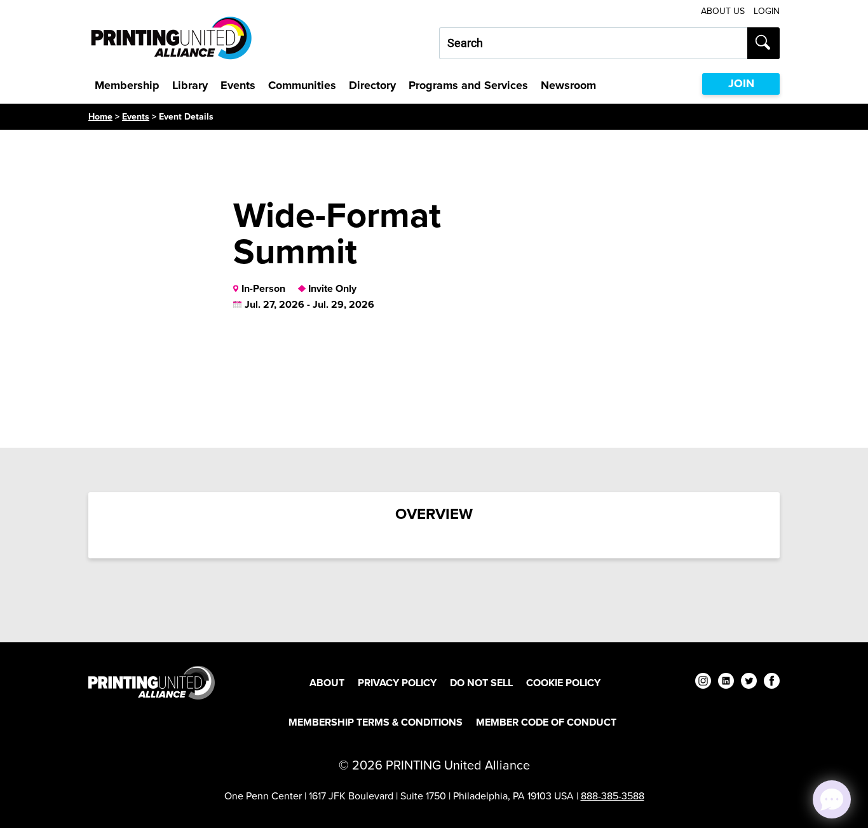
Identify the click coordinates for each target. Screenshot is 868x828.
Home (100, 116)
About (326, 682)
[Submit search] (763, 43)
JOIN (741, 83)
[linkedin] (726, 683)
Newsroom (568, 85)
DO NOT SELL (481, 682)
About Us (723, 11)
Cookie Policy (563, 682)
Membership (127, 85)
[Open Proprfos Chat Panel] (832, 799)
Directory (372, 85)
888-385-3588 (612, 796)
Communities (302, 85)
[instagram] (703, 683)
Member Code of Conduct (546, 722)
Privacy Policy (397, 682)
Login (767, 11)
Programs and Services (468, 85)
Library (190, 85)
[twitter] (749, 683)
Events (237, 85)
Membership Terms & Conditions (375, 722)
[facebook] (772, 683)
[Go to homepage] (151, 683)
